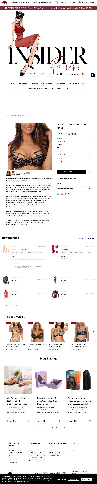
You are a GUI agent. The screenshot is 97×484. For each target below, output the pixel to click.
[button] (93, 74)
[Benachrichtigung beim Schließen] (94, 470)
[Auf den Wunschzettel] (89, 172)
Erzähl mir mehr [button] (62, 479)
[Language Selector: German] (85, 74)
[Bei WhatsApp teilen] (65, 194)
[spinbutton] (61, 162)
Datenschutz (13, 387)
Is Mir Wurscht (86, 479)
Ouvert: (60, 151)
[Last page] (64, 364)
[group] (48, 273)
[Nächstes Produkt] (93, 268)
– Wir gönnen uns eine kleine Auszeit (38, 8)
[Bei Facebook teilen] (58, 194)
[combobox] (74, 141)
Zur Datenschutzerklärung (21, 482)
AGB (9, 394)
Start (7, 115)
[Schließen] (95, 479)
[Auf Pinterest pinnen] (62, 194)
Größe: (60, 138)
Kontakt (52, 387)
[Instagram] (10, 411)
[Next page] (60, 364)
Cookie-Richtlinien (15, 389)
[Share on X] (69, 194)
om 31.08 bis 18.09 (82, 8)
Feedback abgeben (55, 392)
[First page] (32, 364)
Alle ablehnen (74, 479)
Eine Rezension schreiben (87, 238)
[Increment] (64, 162)
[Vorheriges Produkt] (3, 268)
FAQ (30, 387)
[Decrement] (58, 162)
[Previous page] (36, 364)
